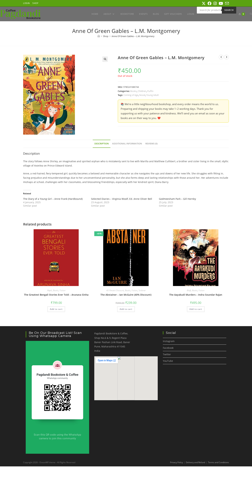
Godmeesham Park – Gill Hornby (177, 198)
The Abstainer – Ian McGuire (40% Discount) (125, 294)
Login (26, 3)
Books (133, 91)
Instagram (169, 341)
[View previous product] (221, 57)
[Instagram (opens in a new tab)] (215, 3)
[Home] (99, 36)
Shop (35, 3)
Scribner (142, 290)
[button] (105, 59)
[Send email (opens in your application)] (226, 3)
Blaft (189, 290)
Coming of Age (130, 95)
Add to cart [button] (56, 309)
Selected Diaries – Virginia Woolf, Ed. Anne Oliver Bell (121, 198)
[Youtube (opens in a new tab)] (221, 3)
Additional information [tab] (127, 143)
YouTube (168, 360)
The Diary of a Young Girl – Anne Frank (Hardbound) (53, 198)
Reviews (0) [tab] (151, 143)
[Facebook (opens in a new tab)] (209, 3)
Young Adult (152, 95)
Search (229, 10)
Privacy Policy (176, 462)
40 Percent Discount (115, 290)
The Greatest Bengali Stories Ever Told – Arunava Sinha (56, 294)
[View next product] (226, 57)
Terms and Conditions (218, 462)
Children (142, 91)
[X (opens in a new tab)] (204, 3)
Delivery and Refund (195, 462)
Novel (142, 95)
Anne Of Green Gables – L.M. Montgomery (133, 36)
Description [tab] (101, 143)
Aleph (49, 290)
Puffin (150, 91)
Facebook (168, 347)
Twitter (167, 354)
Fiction (62, 290)
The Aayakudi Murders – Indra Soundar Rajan (195, 294)
